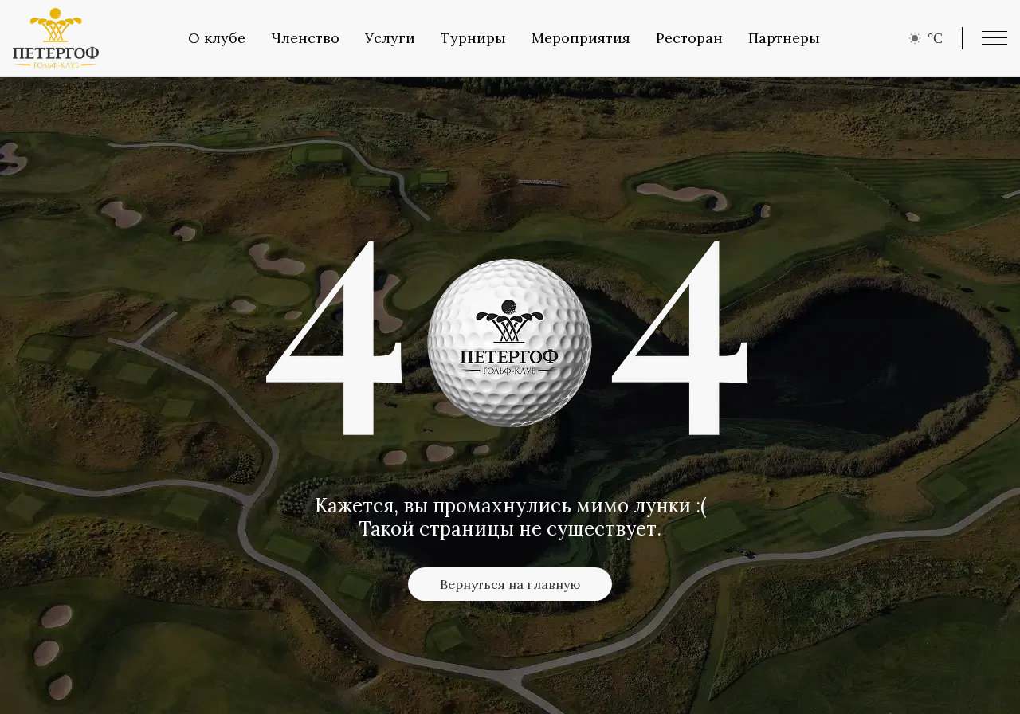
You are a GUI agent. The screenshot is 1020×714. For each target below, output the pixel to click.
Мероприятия (581, 38)
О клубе (216, 38)
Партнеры (784, 38)
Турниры (473, 38)
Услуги (390, 38)
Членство (305, 38)
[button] (994, 38)
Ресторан (689, 38)
